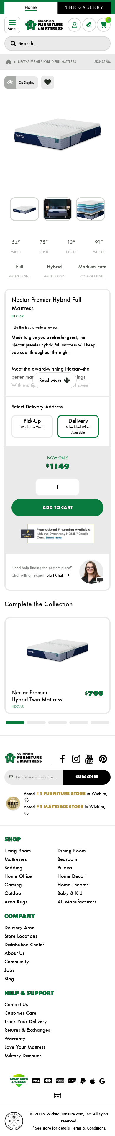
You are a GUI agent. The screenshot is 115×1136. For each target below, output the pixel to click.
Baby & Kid (70, 893)
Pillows (65, 867)
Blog (9, 978)
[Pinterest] (103, 759)
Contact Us (16, 1004)
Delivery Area (19, 927)
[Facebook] (62, 759)
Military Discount (22, 1055)
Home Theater (73, 884)
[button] (15, 722)
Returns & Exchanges (27, 1030)
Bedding (13, 867)
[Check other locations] (32, 426)
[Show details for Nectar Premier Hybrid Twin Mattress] (57, 649)
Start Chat (55, 575)
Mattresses (15, 859)
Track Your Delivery (25, 1021)
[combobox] (57, 43)
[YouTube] (89, 759)
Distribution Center (24, 944)
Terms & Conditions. (89, 1128)
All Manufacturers (77, 901)
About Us (14, 953)
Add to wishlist (47, 82)
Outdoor (13, 893)
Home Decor (71, 876)
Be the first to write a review (36, 327)
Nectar (18, 316)
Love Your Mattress (24, 1047)
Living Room (17, 850)
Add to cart (57, 507)
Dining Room (72, 850)
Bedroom (67, 859)
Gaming (13, 884)
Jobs (9, 970)
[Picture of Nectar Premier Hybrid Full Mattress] (24, 209)
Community (16, 961)
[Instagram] (76, 759)
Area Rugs (15, 901)
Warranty (14, 1038)
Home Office (18, 876)
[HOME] (8, 61)
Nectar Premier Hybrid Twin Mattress (37, 696)
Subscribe (86, 777)
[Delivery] (78, 426)
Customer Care (20, 1013)
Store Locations (20, 936)
